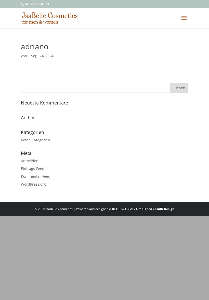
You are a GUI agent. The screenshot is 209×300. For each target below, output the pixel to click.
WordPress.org (33, 184)
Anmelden (29, 160)
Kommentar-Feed (35, 176)
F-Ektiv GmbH (135, 209)
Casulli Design (163, 209)
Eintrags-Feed (32, 168)
